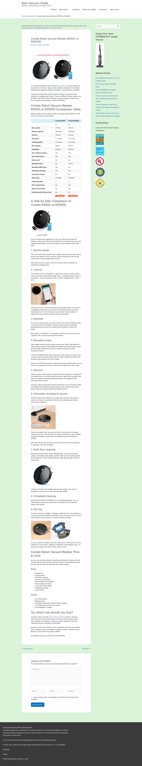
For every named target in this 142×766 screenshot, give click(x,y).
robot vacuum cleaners (56, 617)
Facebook (6, 749)
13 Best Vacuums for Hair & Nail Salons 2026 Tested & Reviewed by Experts (107, 107)
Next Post (86, 649)
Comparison (76, 9)
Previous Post (27, 649)
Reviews (54, 9)
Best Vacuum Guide (35, 3)
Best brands (63, 9)
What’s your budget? (89, 9)
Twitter (5, 754)
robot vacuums (61, 86)
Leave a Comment (43, 45)
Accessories (103, 9)
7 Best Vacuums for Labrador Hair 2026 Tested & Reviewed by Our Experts (107, 98)
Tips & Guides (114, 9)
